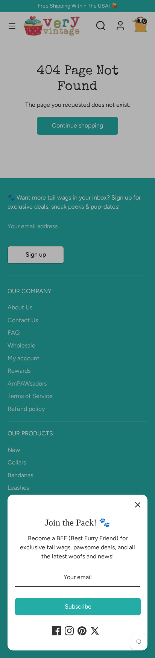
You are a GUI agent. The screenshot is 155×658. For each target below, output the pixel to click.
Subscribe (78, 606)
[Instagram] (69, 630)
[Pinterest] (82, 630)
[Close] (137, 504)
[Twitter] (94, 630)
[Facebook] (56, 630)
